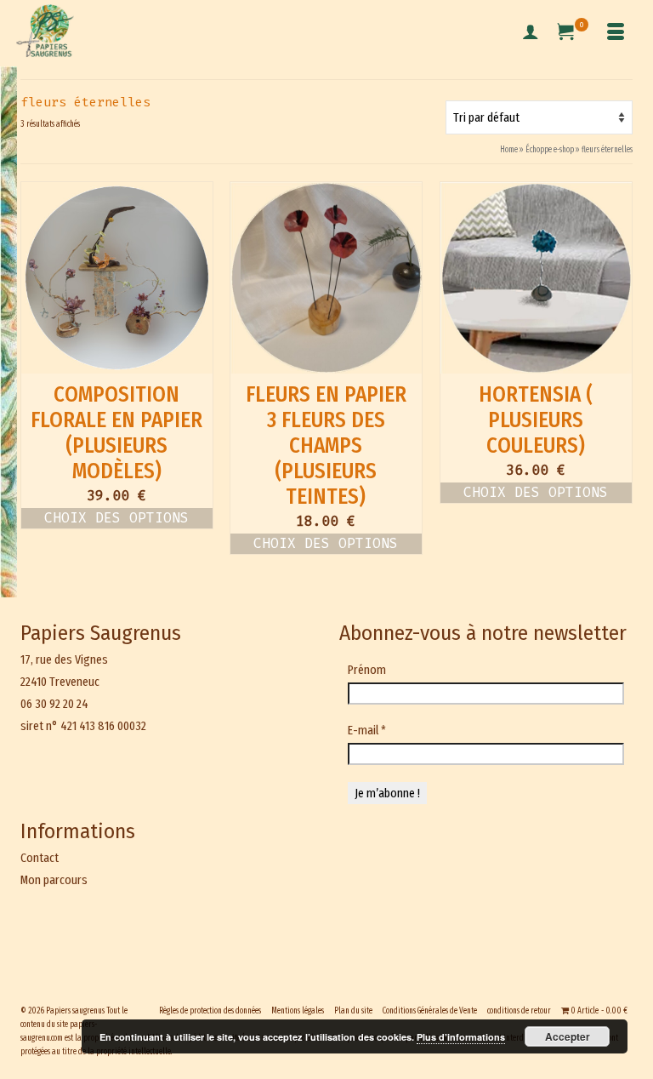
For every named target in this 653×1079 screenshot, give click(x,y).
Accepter (567, 1036)
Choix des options (116, 518)
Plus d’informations (461, 1036)
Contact (39, 857)
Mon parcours (54, 880)
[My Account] (530, 33)
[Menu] (615, 33)
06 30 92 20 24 (54, 703)
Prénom (367, 669)
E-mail (367, 730)
